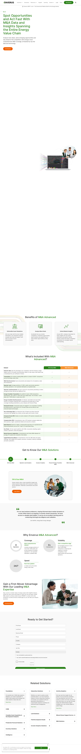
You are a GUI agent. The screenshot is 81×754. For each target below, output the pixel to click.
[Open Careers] (53, 2)
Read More (8, 702)
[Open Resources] (36, 2)
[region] (25, 747)
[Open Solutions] (22, 2)
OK (41, 747)
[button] (76, 2)
